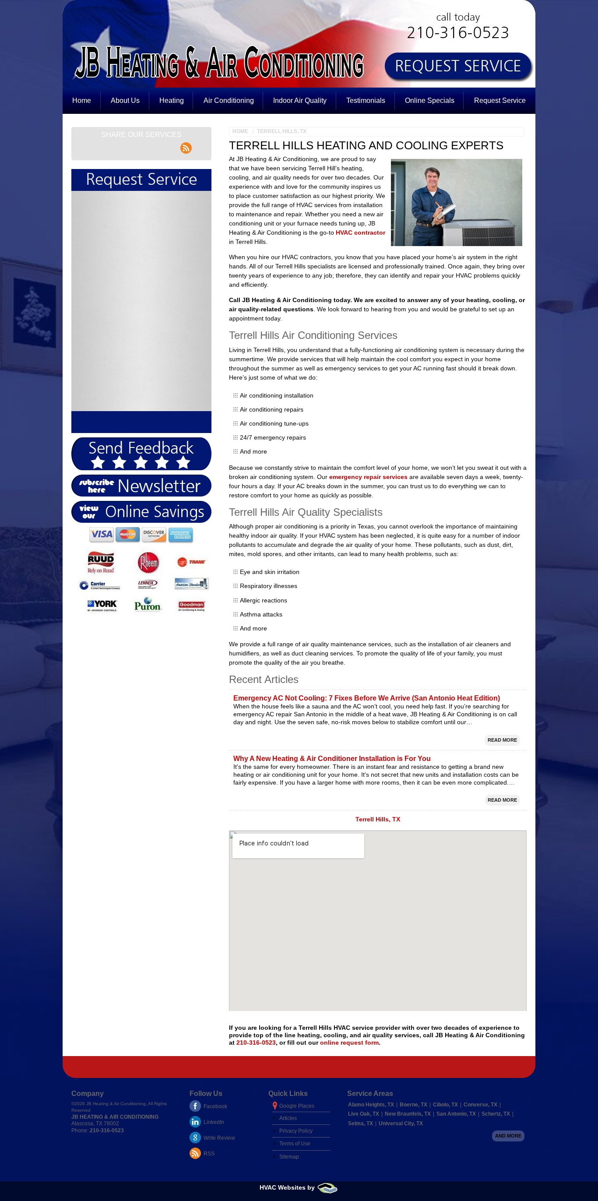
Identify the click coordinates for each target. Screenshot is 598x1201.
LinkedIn (214, 1122)
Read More (502, 740)
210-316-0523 (256, 1042)
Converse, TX (480, 1105)
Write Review (219, 1138)
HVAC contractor (360, 232)
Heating (171, 100)
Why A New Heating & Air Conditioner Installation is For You (332, 758)
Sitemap (289, 1157)
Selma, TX (360, 1123)
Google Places (296, 1106)
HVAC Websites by (288, 1187)
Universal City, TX (401, 1123)
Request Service (500, 100)
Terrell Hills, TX (281, 131)
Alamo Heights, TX (371, 1105)
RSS (209, 1154)
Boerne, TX (413, 1105)
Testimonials (365, 100)
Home (81, 100)
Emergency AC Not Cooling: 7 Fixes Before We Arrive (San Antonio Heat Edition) (366, 698)
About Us (125, 100)
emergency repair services (368, 476)
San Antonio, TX (456, 1114)
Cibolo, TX (445, 1105)
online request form (349, 1042)
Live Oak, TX (363, 1114)
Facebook (215, 1106)
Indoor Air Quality (300, 100)
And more (508, 1135)
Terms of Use (294, 1144)
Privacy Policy (296, 1131)
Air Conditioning (229, 100)
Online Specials (429, 100)
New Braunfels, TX (408, 1114)
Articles (288, 1118)
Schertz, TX (496, 1114)
